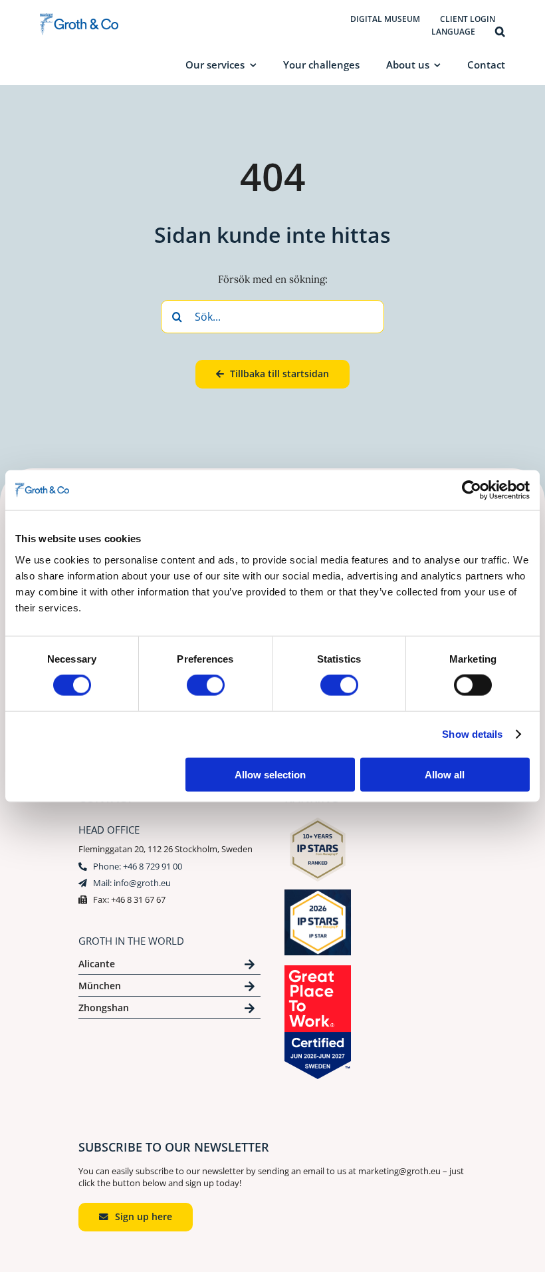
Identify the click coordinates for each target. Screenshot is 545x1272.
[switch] (206, 685)
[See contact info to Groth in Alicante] (169, 966)
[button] (500, 32)
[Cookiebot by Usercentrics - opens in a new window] (471, 490)
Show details (472, 734)
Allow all (445, 774)
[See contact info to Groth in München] (169, 988)
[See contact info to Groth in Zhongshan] (169, 1010)
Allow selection (270, 774)
